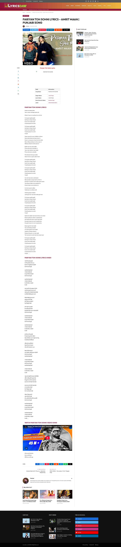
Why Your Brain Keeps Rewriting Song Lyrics (91, 41)
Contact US (35, 1)
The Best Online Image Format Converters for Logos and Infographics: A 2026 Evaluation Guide (64, 521)
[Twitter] (18, 74)
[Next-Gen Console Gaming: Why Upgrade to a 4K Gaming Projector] (26, 527)
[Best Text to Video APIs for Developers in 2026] (79, 55)
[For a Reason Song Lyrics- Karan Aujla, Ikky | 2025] (47, 494)
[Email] (18, 94)
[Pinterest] (18, 81)
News (72, 5)
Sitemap (41, 1)
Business (77, 5)
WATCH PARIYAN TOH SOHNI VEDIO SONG (41, 423)
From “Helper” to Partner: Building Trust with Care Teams (64, 535)
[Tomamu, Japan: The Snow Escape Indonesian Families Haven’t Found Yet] (79, 34)
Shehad (27, 26)
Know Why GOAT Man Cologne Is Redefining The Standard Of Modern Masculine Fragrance (38, 535)
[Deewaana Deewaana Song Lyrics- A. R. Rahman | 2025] (30, 494)
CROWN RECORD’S (52, 102)
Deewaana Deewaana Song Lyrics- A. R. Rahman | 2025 (29, 501)
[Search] (97, 1)
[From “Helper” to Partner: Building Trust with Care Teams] (52, 536)
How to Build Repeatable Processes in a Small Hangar (63, 529)
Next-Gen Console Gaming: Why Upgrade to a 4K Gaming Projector (38, 527)
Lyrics (109, 5)
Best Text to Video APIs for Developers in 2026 (90, 54)
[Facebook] (18, 71)
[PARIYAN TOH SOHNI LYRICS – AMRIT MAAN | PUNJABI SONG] (47, 49)
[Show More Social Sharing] (71, 30)
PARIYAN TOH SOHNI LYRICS (35, 107)
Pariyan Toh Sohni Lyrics (47, 68)
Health (90, 5)
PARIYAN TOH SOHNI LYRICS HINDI (38, 258)
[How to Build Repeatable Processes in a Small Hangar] (52, 529)
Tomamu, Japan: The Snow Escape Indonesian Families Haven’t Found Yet (90, 34)
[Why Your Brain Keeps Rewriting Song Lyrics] (79, 41)
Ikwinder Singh (51, 100)
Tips (104, 5)
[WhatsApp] (18, 90)
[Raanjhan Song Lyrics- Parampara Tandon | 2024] (64, 494)
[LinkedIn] (18, 77)
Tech (94, 5)
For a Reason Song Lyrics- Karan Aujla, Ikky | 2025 (46, 501)
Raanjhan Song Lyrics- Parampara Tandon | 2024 (39, 9)
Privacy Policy (29, 1)
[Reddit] (18, 84)
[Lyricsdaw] (15, 6)
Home (67, 5)
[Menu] (23, 1)
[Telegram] (18, 87)
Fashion (84, 5)
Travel (100, 5)
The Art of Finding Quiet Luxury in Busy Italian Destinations (91, 47)
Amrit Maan (25, 15)
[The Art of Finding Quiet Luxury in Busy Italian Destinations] (79, 48)
